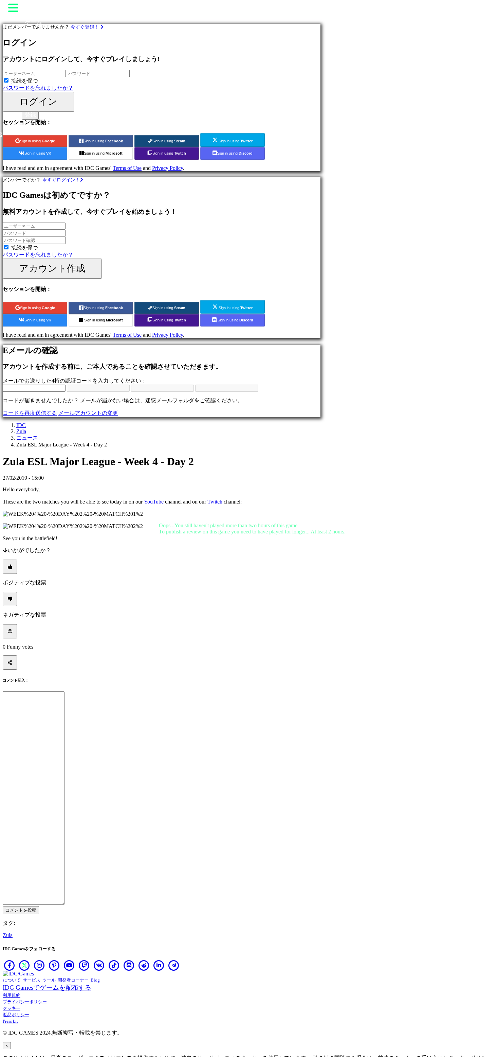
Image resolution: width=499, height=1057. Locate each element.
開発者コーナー (73, 980)
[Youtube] (69, 965)
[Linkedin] (159, 965)
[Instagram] (39, 965)
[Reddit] (144, 965)
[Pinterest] (54, 965)
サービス (31, 980)
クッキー (11, 1008)
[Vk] (99, 965)
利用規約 (11, 995)
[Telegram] (174, 965)
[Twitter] (24, 965)
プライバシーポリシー (25, 1001)
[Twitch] (84, 965)
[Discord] (129, 965)
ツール (49, 980)
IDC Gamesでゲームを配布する (47, 987)
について (12, 980)
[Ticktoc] (114, 965)
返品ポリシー (16, 1014)
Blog (95, 980)
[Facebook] (9, 965)
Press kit (10, 1021)
